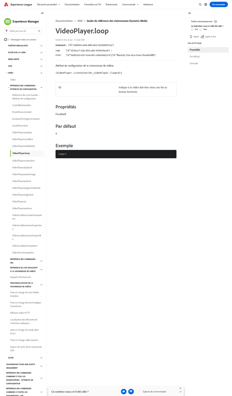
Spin (10, 66)
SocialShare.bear (20, 125)
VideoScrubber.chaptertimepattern (27, 217)
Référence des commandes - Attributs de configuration (23, 87)
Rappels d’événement (20, 277)
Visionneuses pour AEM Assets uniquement (20, 366)
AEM (79, 20)
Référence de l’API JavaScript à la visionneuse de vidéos (24, 269)
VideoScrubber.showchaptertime (27, 227)
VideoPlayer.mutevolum (23, 160)
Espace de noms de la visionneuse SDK (26, 348)
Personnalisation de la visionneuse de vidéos (21, 285)
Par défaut (195, 56)
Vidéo (10, 73)
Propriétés (195, 49)
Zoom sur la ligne (17, 52)
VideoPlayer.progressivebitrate (26, 188)
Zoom (10, 358)
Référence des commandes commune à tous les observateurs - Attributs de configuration (19, 378)
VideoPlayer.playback (22, 167)
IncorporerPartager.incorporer (26, 118)
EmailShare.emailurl (21, 112)
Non (205, 29)
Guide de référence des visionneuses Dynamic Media (117, 20)
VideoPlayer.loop (21, 153)
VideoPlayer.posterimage (24, 174)
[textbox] (23, 31)
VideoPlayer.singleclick (22, 194)
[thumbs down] (131, 391)
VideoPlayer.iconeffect (22, 139)
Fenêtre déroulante (18, 46)
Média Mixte (13, 59)
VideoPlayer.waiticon (22, 208)
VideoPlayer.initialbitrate (23, 146)
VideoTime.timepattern (23, 252)
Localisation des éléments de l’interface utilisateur (23, 321)
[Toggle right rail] (189, 13)
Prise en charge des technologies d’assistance (25, 304)
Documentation (64, 20)
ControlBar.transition (21, 105)
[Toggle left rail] (42, 13)
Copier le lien (210, 36)
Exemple (194, 63)
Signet (196, 36)
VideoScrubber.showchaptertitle (26, 237)
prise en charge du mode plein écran (24, 331)
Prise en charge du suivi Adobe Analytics (24, 294)
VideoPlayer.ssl (19, 201)
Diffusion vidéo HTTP (20, 312)
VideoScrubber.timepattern (24, 245)
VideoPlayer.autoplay (22, 132)
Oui (196, 29)
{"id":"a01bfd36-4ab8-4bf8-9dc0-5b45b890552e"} (91, 45)
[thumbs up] (124, 391)
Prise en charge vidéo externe (24, 340)
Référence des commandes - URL (23, 261)
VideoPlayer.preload (21, 181)
